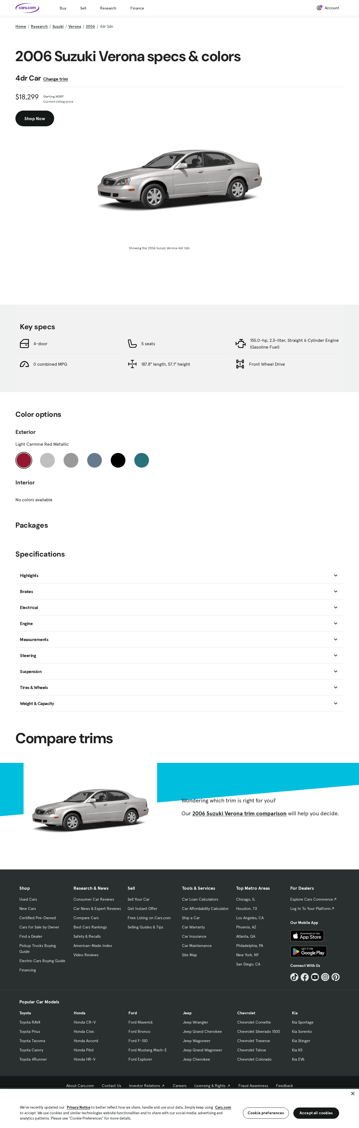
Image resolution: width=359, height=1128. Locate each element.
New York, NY (247, 954)
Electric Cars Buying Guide (42, 960)
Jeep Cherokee (196, 1059)
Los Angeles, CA (250, 917)
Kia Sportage (303, 1022)
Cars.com (223, 1107)
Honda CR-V (85, 1022)
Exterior (25, 432)
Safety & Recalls (87, 936)
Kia (295, 1012)
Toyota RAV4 (29, 1022)
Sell (83, 8)
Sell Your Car (138, 899)
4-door (40, 343)
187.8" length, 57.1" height (165, 364)
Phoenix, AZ (246, 927)
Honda (79, 1012)
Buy (63, 8)
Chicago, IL (245, 899)
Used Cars (28, 899)
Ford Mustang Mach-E (147, 1050)
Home (20, 26)
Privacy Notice (78, 1107)
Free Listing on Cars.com (149, 917)
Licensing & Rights (209, 1085)
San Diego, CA (248, 964)
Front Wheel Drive (267, 364)
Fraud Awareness (253, 1085)
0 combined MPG (50, 364)
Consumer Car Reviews (93, 899)
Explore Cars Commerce (311, 899)
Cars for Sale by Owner (39, 927)
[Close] (353, 1093)
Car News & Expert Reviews (97, 908)
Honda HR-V (84, 1059)
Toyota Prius (29, 1031)
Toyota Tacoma (32, 1040)
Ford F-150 (138, 1040)
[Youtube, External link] (315, 977)
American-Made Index (92, 945)
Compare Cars (86, 917)
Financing (27, 970)
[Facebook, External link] (305, 977)
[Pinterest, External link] (336, 977)
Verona (74, 26)
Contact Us (111, 1085)
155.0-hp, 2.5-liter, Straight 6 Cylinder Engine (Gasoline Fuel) (294, 343)
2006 (90, 26)
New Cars (27, 908)
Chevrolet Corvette (254, 1022)
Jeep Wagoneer (196, 1040)
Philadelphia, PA (249, 945)
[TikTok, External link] (294, 977)
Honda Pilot (84, 1050)
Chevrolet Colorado (254, 1059)
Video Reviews (85, 954)
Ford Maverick (140, 1022)
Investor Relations (144, 1085)
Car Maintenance (197, 945)
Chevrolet (246, 1012)
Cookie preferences (266, 1112)
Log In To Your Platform (310, 908)
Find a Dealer (30, 936)
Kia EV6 (298, 1059)
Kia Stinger (301, 1040)
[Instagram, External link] (325, 977)
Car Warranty (193, 927)
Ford (132, 1012)
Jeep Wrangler (195, 1022)
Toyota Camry (31, 1050)
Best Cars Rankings (90, 927)
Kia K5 (297, 1050)
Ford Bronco (139, 1031)
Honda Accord (86, 1040)
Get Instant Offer (142, 908)
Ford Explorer (140, 1059)
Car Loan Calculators (200, 899)
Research (108, 8)
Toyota (25, 1012)
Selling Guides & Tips (145, 927)
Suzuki (58, 26)
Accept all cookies (316, 1112)
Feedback (284, 1085)
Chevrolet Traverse (253, 1040)
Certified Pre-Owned (37, 917)
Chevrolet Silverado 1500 (258, 1031)
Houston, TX (246, 908)
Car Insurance (194, 936)
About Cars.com (80, 1085)
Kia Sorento (302, 1031)
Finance (137, 8)
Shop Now (34, 118)
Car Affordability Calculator (205, 908)
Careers (180, 1085)
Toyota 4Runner (33, 1059)
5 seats (148, 343)
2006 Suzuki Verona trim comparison (239, 813)
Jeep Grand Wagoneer (202, 1050)
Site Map (189, 954)
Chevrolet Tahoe (251, 1050)
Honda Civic (84, 1031)
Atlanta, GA (245, 936)
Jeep (187, 1012)
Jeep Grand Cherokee (202, 1031)
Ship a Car (191, 917)
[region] (179, 1108)
